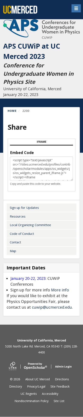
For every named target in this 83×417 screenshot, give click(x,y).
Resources (18, 216)
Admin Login (63, 366)
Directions (62, 379)
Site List (59, 401)
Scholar (35, 366)
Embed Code (22, 152)
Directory (15, 386)
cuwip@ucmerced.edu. (52, 307)
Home (12, 111)
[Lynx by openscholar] (16, 366)
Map (13, 251)
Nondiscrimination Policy (31, 401)
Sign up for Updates (24, 207)
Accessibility (50, 394)
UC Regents (29, 394)
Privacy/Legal (36, 386)
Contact (15, 242)
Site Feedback (60, 386)
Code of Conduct (22, 233)
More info (60, 289)
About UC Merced (37, 379)
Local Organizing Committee (30, 225)
